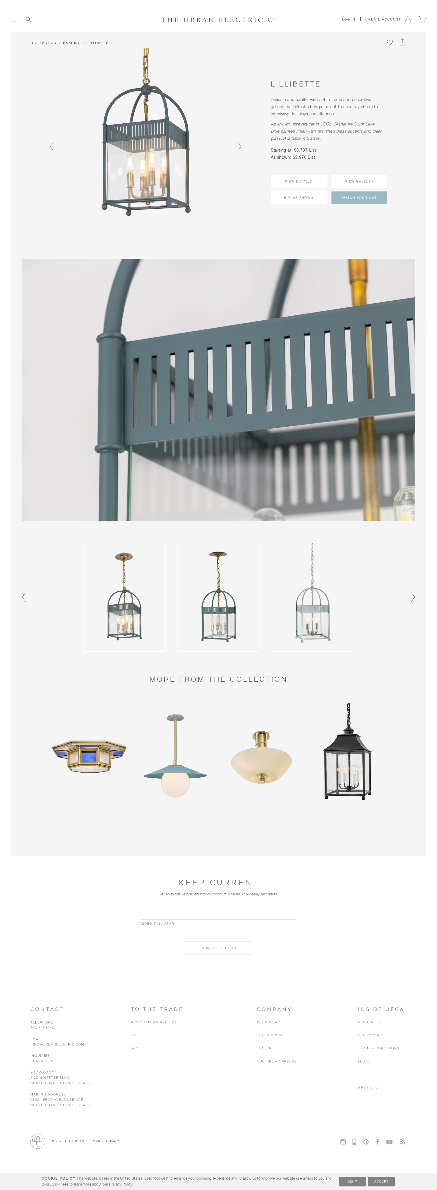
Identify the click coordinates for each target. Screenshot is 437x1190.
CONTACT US (42, 1061)
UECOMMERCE (371, 1035)
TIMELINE (265, 1048)
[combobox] (54, 19)
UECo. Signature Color (342, 124)
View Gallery (359, 181)
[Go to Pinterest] (366, 1141)
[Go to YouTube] (389, 1141)
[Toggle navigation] (14, 19)
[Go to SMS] (354, 1142)
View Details (298, 181)
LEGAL (364, 1061)
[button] (348, 19)
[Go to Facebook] (377, 1141)
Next (237, 141)
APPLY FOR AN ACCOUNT (154, 1022)
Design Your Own (359, 198)
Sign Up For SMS (219, 948)
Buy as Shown (298, 198)
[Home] (218, 19)
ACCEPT (381, 1181)
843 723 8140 (42, 1028)
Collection (44, 43)
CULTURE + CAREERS (277, 1061)
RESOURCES (369, 1022)
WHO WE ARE (270, 1022)
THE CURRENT (270, 1035)
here (65, 1184)
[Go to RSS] (403, 1142)
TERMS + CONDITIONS (378, 1048)
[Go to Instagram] (343, 1142)
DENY (352, 1181)
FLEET (136, 1035)
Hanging (72, 43)
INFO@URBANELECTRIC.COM (57, 1044)
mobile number (158, 923)
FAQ (135, 1048)
